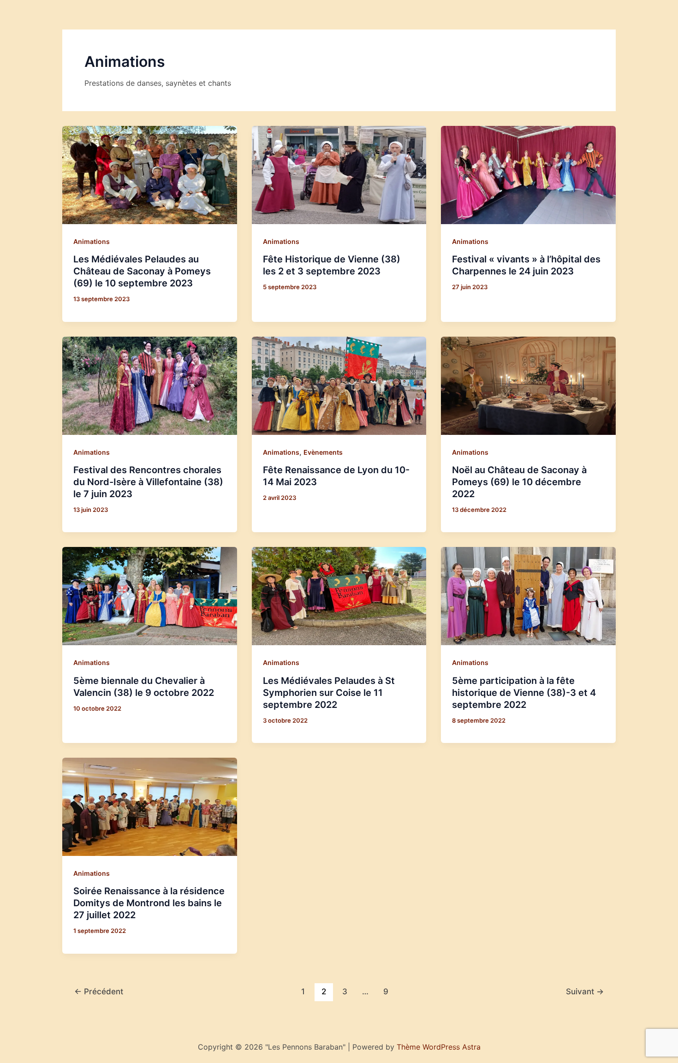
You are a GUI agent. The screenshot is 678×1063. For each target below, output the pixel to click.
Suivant (585, 991)
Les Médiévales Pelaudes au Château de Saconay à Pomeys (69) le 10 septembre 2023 (142, 271)
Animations (91, 241)
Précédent (98, 991)
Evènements (323, 452)
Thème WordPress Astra (439, 1046)
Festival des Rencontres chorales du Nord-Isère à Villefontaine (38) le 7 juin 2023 (148, 481)
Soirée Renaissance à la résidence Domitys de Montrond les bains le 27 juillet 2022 (149, 902)
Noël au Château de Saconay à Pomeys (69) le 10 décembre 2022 (519, 481)
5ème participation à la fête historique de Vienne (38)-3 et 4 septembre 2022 (524, 692)
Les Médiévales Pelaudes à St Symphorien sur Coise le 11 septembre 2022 (329, 692)
